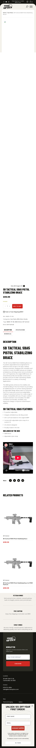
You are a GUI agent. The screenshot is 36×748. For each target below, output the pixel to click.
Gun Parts (10, 12)
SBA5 (16, 322)
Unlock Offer (18, 728)
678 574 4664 (7, 687)
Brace (20, 322)
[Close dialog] (32, 705)
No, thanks (18, 743)
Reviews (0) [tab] (7, 334)
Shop (4, 699)
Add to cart (17, 306)
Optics (20, 702)
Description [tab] (8, 330)
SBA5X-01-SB (10, 322)
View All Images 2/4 (17, 286)
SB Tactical (25, 322)
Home (4, 12)
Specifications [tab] (20, 330)
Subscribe (18, 663)
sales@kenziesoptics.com (11, 689)
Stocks (26, 319)
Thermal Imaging (8, 702)
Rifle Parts (20, 319)
